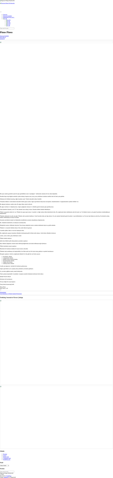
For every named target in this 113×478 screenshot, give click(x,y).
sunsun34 (2, 38)
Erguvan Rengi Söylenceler (8, 6)
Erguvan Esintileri (7, 16)
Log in (4, 455)
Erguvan (5, 14)
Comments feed (7, 458)
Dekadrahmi (3, 292)
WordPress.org (6, 459)
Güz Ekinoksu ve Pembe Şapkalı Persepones (11, 293)
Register (5, 454)
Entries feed (6, 457)
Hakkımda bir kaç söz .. (9, 17)
